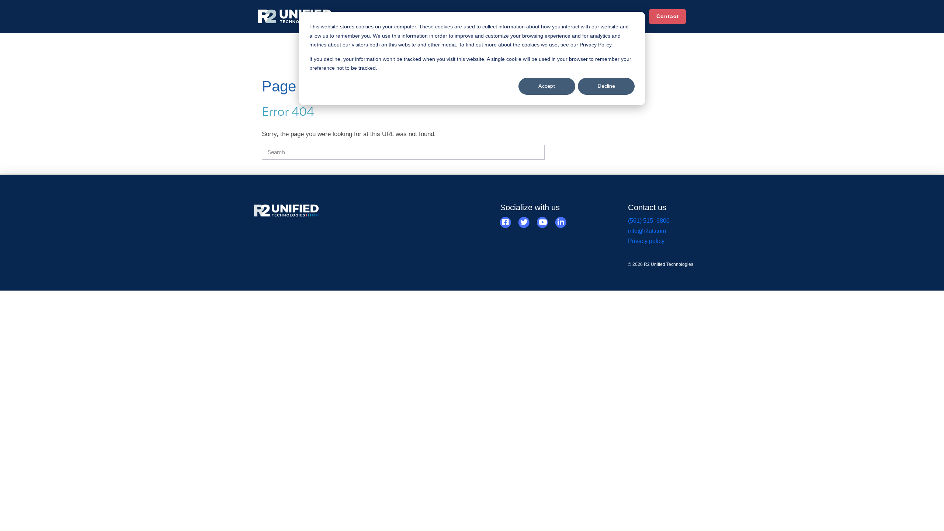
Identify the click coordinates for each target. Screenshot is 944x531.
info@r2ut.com (647, 231)
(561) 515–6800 (649, 221)
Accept (546, 86)
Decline (606, 86)
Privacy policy (646, 241)
